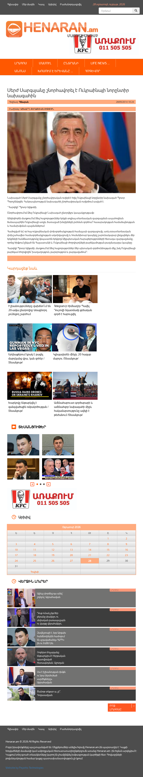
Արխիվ (52, 4)
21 (89, 555)
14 (89, 549)
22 (108, 555)
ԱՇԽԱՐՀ (25, 109)
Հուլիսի (35, 571)
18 (34, 555)
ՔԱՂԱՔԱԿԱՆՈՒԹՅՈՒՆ (42, 109)
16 (126, 549)
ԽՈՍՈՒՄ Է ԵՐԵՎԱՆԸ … (55, 71)
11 (34, 549)
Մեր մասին (28, 4)
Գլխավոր (12, 4)
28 (89, 560)
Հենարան (23, 101)
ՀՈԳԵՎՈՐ (92, 71)
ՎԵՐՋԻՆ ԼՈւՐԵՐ (33, 581)
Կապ (41, 4)
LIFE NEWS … (100, 63)
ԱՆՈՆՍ (20, 71)
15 (108, 549)
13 (71, 549)
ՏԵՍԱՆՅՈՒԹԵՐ (32, 426)
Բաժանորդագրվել (70, 4)
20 (71, 555)
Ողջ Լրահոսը (116, 707)
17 (16, 555)
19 (52, 555)
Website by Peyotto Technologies (25, 767)
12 (52, 549)
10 (16, 549)
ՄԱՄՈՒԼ (45, 63)
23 (126, 555)
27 (71, 560)
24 (16, 560)
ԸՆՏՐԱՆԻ (71, 63)
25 (34, 560)
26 (52, 560)
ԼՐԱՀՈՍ (21, 63)
